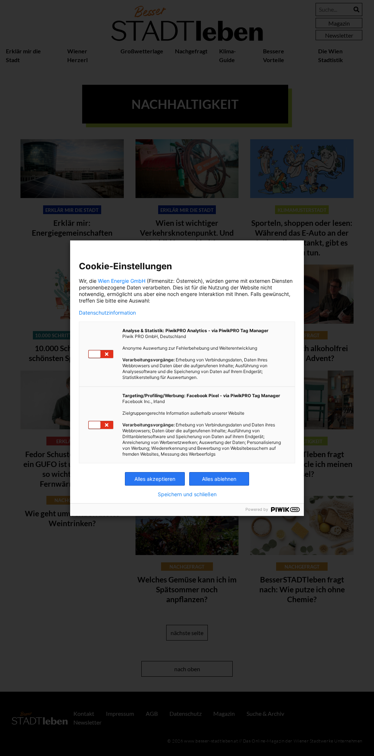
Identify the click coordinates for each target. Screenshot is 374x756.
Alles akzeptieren (154, 479)
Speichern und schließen (187, 494)
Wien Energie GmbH (121, 281)
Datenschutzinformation (107, 313)
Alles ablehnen (219, 479)
